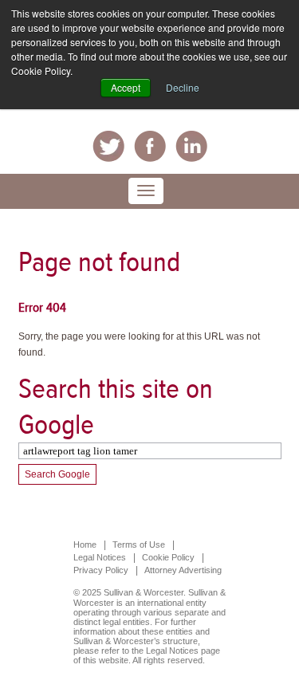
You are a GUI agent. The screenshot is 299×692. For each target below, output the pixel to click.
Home (84, 544)
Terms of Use (138, 544)
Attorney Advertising (183, 570)
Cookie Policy (168, 557)
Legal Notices (99, 557)
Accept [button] (125, 87)
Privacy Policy (100, 570)
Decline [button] (182, 87)
